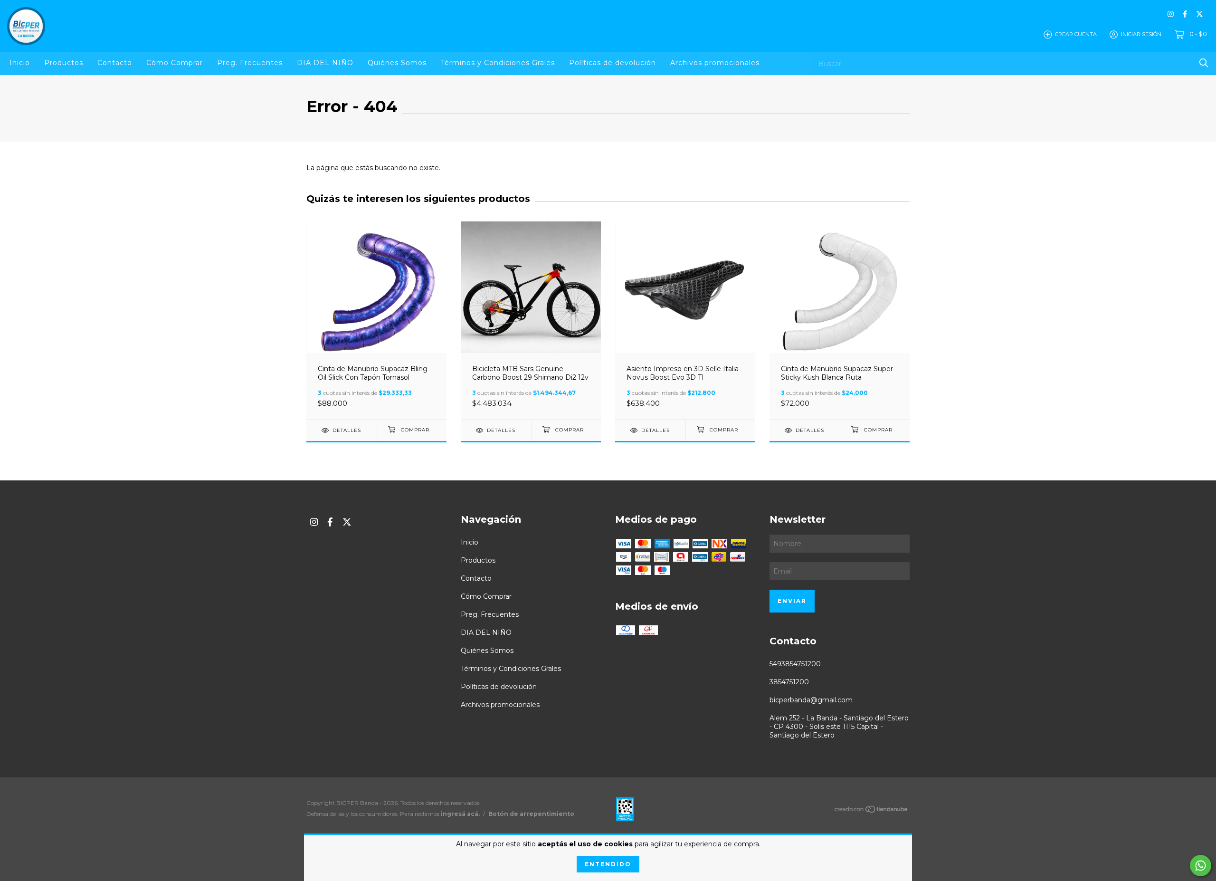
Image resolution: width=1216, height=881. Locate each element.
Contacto (114, 62)
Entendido (608, 864)
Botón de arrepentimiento (531, 813)
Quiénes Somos (397, 62)
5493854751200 (795, 664)
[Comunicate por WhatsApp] (1200, 865)
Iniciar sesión (1141, 34)
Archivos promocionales (715, 62)
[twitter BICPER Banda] (1199, 14)
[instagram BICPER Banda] (1171, 14)
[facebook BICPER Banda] (1185, 14)
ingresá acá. (460, 813)
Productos (63, 62)
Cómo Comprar (174, 62)
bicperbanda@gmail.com (811, 700)
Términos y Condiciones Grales (498, 62)
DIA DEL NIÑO (325, 62)
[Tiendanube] (872, 810)
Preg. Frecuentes (250, 62)
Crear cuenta (1076, 34)
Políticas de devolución (612, 62)
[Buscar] (1204, 63)
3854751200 (789, 682)
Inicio (20, 62)
